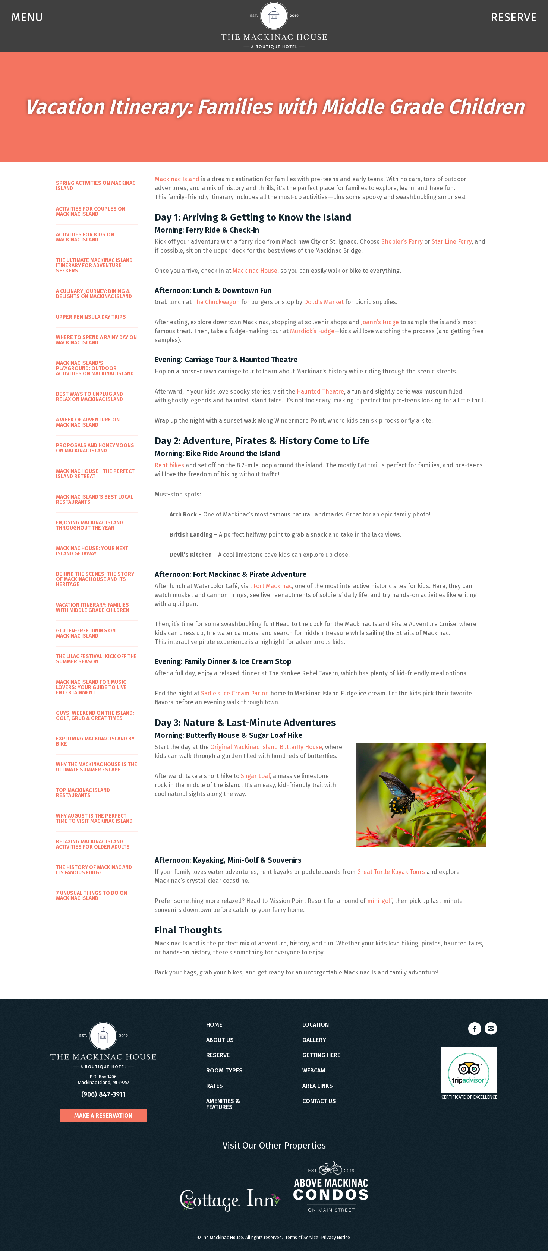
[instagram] (491, 1031)
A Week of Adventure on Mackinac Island (88, 422)
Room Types (224, 1071)
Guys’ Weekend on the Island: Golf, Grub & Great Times (95, 715)
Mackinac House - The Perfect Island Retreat (95, 474)
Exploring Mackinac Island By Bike (95, 741)
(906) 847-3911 (103, 1094)
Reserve (218, 1055)
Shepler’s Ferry (402, 241)
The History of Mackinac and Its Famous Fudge (94, 870)
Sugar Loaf (255, 776)
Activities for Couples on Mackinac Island (90, 211)
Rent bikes (169, 465)
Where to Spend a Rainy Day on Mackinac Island (96, 340)
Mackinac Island (177, 179)
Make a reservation (103, 1115)
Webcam (313, 1071)
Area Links (317, 1086)
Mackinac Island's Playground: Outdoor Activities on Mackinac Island (95, 368)
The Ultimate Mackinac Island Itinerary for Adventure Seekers (94, 265)
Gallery (314, 1040)
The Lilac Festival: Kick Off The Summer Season (96, 659)
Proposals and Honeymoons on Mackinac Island (95, 448)
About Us (220, 1040)
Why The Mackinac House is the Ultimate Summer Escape (96, 767)
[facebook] (475, 1031)
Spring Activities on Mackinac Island (95, 186)
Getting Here (321, 1055)
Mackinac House (255, 270)
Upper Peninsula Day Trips (91, 317)
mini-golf (379, 900)
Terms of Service (301, 1237)
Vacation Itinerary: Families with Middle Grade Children (92, 607)
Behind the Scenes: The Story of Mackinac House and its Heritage (95, 579)
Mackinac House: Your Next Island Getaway (92, 551)
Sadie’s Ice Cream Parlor (234, 693)
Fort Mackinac (272, 586)
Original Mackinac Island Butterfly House (266, 747)
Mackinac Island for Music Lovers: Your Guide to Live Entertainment (91, 687)
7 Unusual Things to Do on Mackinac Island (91, 895)
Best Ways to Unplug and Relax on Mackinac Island (89, 396)
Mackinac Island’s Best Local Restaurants (94, 499)
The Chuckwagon (216, 302)
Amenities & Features (223, 1104)
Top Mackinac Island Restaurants (83, 793)
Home (214, 1025)
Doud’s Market (324, 302)
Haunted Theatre (320, 391)
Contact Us (319, 1101)
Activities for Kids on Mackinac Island (85, 237)
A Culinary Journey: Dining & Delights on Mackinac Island (94, 294)
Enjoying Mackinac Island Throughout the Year (89, 525)
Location (315, 1025)
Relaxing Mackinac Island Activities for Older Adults (93, 844)
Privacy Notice (335, 1237)
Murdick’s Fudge (312, 331)
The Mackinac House (274, 25)
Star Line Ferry (452, 241)
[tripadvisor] (469, 1069)
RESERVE (514, 17)
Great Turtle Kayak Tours (391, 871)
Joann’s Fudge (380, 322)
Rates (214, 1086)
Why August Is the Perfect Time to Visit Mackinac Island (94, 818)
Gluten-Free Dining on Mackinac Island (86, 633)
